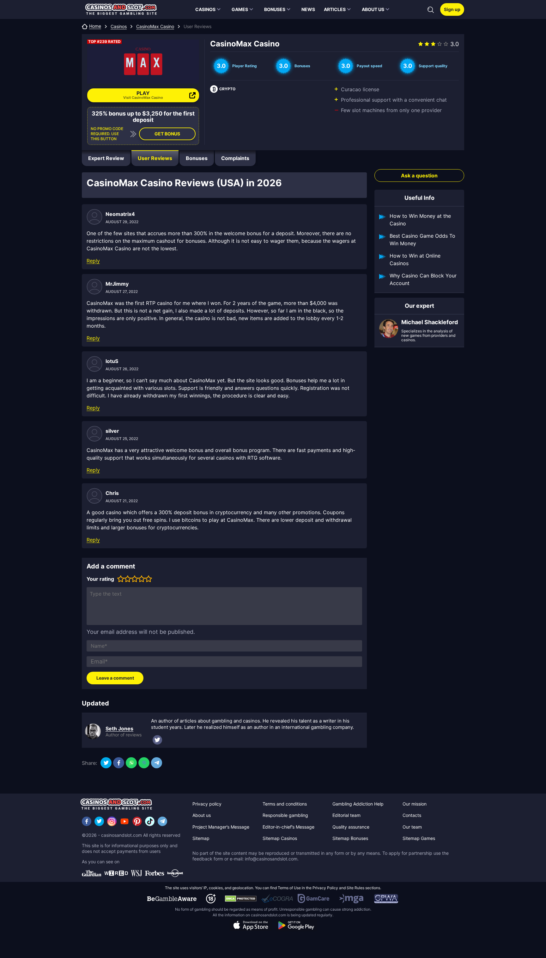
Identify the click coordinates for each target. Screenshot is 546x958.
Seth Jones (119, 728)
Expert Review (106, 158)
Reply (93, 261)
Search (431, 10)
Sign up (452, 9)
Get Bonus (167, 133)
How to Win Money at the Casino (420, 220)
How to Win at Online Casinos (415, 259)
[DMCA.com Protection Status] (241, 898)
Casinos (119, 26)
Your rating (100, 578)
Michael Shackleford (429, 322)
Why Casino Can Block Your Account (423, 279)
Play (143, 95)
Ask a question (419, 175)
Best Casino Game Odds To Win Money (422, 240)
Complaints (235, 158)
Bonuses (197, 158)
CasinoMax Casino (155, 26)
